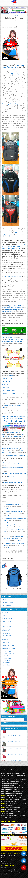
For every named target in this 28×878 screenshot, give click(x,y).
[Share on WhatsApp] (7, 551)
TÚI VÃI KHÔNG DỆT (8, 653)
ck (7, 522)
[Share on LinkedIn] (21, 551)
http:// (13, 463)
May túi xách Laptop (7, 602)
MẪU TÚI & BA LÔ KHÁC (9, 648)
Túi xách (8, 452)
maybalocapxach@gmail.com (14, 793)
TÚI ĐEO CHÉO (7, 651)
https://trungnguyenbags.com (15, 785)
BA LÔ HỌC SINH (7, 624)
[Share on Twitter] (12, 551)
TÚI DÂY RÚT (6, 662)
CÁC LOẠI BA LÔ (7, 619)
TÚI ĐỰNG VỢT (7, 658)
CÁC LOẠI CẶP (6, 630)
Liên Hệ (4, 599)
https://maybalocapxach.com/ (15, 787)
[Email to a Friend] (15, 551)
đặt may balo (10, 432)
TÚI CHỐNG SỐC (7, 656)
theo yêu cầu (17, 436)
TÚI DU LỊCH (5, 642)
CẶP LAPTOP (6, 615)
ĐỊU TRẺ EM (6, 665)
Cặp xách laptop (16, 74)
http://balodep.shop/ (14, 477)
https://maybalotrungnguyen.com (16, 783)
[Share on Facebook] (9, 551)
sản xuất (10, 375)
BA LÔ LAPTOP (6, 612)
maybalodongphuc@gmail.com (14, 789)
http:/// (12, 482)
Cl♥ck (6, 508)
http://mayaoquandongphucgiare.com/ (14, 473)
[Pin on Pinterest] (18, 551)
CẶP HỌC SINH (7, 635)
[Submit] (25, 719)
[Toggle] (24, 378)
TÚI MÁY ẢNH (6, 660)
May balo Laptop (6, 605)
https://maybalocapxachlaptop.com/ (13, 467)
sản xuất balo (8, 311)
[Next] (26, 577)
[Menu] (2, 3)
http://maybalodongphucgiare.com (15, 781)
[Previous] (1, 577)
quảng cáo (8, 104)
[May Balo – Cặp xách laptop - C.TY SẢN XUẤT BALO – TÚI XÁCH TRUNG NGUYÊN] (14, 3)
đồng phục (18, 104)
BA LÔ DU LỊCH (7, 626)
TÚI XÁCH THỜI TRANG (9, 645)
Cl (5, 522)
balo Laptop (7, 74)
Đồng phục (9, 436)
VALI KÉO (5, 639)
